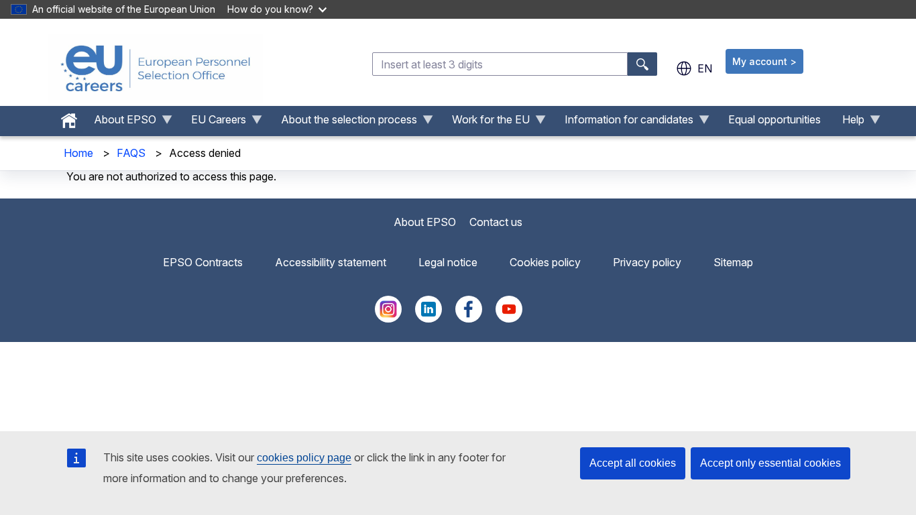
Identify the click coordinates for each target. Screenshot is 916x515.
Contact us (495, 222)
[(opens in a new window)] (388, 318)
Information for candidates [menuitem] (623, 123)
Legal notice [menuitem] (447, 262)
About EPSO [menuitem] (119, 123)
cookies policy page (304, 457)
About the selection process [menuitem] (343, 123)
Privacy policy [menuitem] (647, 262)
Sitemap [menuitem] (733, 262)
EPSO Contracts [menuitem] (203, 262)
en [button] (704, 68)
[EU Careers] (155, 68)
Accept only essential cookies (770, 463)
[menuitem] (69, 117)
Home (78, 153)
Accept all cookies (632, 463)
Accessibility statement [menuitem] (330, 262)
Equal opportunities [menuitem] (774, 119)
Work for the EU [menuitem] (485, 123)
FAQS (131, 153)
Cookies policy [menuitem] (545, 262)
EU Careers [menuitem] (213, 123)
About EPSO (425, 222)
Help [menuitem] (848, 123)
